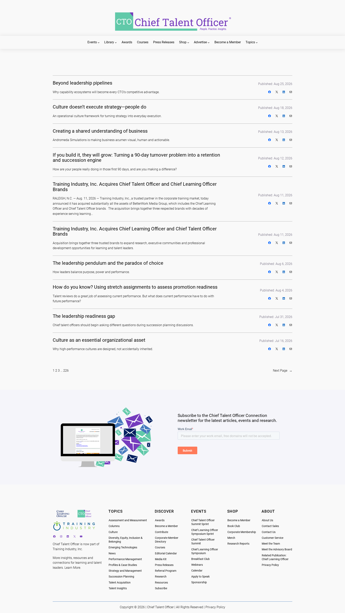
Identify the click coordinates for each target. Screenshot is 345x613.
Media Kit (161, 559)
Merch (231, 538)
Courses (160, 547)
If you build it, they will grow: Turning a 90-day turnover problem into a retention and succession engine (136, 157)
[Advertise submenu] (209, 42)
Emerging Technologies (123, 547)
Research (161, 576)
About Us (267, 520)
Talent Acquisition (120, 582)
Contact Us (269, 532)
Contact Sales (270, 526)
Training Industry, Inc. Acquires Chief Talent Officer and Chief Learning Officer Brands (135, 187)
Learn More (72, 568)
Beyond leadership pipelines (82, 83)
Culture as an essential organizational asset (99, 340)
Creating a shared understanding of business (100, 131)
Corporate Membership (241, 532)
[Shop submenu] (188, 42)
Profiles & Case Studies (123, 565)
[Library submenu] (116, 42)
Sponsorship (199, 582)
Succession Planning (121, 576)
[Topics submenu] (257, 42)
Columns (114, 526)
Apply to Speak (200, 576)
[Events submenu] (99, 42)
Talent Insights (118, 588)
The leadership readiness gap (84, 316)
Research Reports (238, 543)
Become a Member (166, 526)
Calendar (196, 570)
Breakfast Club (200, 559)
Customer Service (272, 538)
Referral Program (165, 571)
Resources (161, 582)
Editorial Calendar (166, 553)
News (112, 553)
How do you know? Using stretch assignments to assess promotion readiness (135, 287)
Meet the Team (271, 543)
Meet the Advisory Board (277, 549)
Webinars (197, 565)
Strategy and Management (125, 571)
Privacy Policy (270, 565)
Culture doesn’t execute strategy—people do (99, 107)
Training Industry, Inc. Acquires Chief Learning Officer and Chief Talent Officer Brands (135, 231)
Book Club (233, 526)
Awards (160, 520)
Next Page (282, 370)
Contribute (161, 532)
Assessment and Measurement (128, 520)
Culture (113, 532)
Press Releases (164, 565)
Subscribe (161, 588)
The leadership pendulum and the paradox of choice (108, 263)
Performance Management (125, 559)
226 (66, 370)
